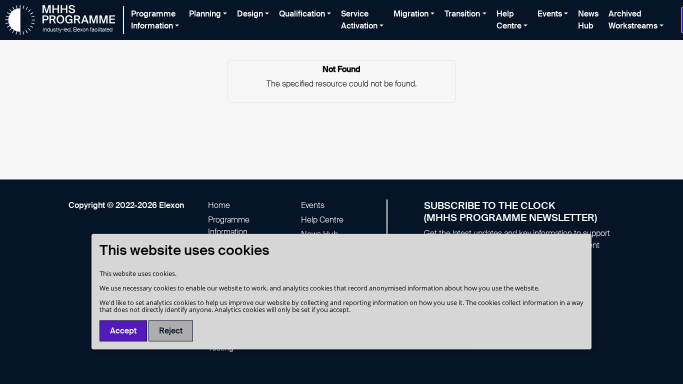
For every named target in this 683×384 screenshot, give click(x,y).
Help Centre (322, 219)
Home (219, 205)
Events (312, 205)
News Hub (588, 19)
